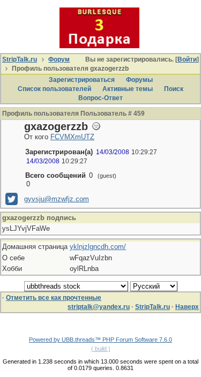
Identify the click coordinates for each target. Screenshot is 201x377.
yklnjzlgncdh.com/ (98, 247)
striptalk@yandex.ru (99, 307)
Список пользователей (54, 89)
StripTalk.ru (19, 59)
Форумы (139, 80)
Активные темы (127, 89)
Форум (59, 59)
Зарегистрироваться (82, 80)
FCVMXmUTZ (72, 137)
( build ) (100, 348)
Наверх (187, 307)
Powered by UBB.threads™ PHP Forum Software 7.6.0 (100, 339)
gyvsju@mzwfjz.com (56, 199)
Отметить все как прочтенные (53, 297)
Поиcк (173, 89)
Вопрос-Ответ (100, 98)
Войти (187, 59)
